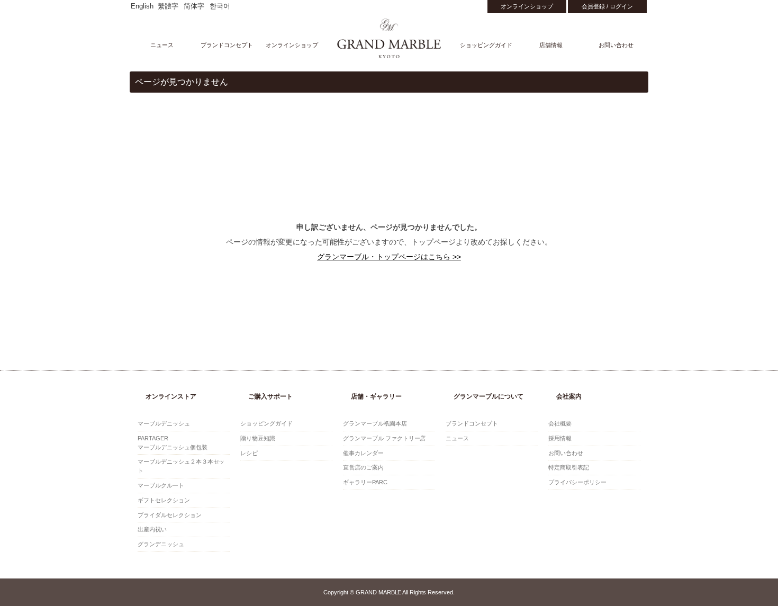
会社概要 (560, 423)
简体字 (194, 6)
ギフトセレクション (164, 500)
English (142, 6)
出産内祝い (152, 529)
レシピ (249, 453)
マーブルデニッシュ (164, 423)
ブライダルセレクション (170, 515)
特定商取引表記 (568, 467)
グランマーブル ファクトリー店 (384, 438)
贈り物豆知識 (257, 438)
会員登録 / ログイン (607, 6)
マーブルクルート (161, 485)
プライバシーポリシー (577, 482)
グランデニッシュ (161, 544)
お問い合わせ (616, 45)
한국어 (220, 6)
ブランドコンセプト (227, 45)
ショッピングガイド (486, 45)
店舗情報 (551, 45)
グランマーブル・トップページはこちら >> (389, 256)
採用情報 (560, 438)
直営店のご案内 (363, 467)
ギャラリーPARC (365, 482)
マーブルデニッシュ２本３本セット (181, 466)
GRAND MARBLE (389, 38)
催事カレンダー (363, 453)
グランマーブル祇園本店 (375, 423)
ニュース (162, 45)
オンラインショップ (527, 6)
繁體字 (168, 6)
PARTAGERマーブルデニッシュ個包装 (172, 442)
